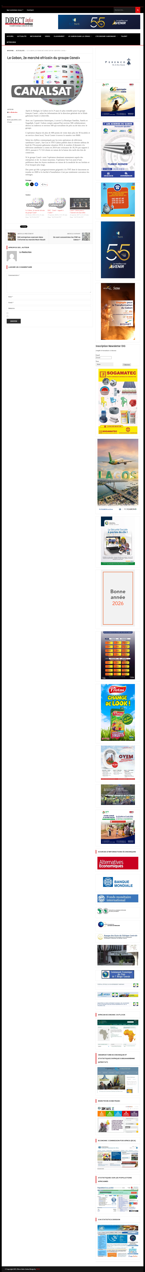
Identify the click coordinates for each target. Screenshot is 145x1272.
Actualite (21, 36)
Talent (124, 36)
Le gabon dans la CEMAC (79, 36)
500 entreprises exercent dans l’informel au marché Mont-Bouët (31, 238)
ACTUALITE (20, 50)
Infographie (35, 36)
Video (47, 36)
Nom (97, 361)
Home (11, 50)
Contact (30, 10)
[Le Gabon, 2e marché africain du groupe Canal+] (35, 203)
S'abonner (126, 365)
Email (98, 355)
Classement (59, 36)
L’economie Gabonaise (105, 36)
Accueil (10, 36)
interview (11, 42)
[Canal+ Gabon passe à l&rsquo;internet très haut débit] (80, 203)
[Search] (137, 10)
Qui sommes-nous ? (15, 10)
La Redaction (13, 112)
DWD (38, 1269)
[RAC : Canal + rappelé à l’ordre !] (58, 203)
